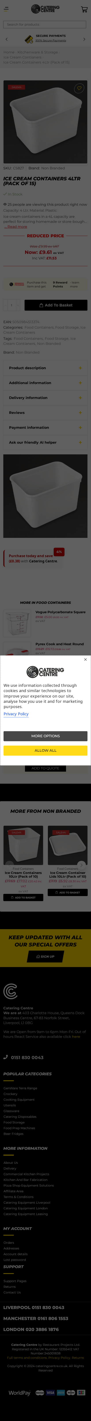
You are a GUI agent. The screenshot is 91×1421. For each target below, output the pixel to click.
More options (45, 736)
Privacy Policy (16, 714)
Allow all (46, 751)
